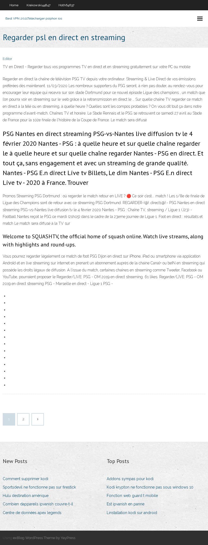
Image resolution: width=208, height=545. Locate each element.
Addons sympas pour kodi (130, 479)
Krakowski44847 (38, 5)
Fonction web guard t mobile (132, 495)
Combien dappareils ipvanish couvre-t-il (38, 504)
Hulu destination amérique (25, 495)
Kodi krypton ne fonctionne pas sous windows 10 (150, 487)
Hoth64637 (66, 5)
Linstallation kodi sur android (132, 513)
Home (13, 5)
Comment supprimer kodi (25, 479)
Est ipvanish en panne (125, 504)
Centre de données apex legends (32, 513)
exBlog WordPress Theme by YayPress (44, 538)
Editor (7, 59)
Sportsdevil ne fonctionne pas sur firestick (39, 487)
